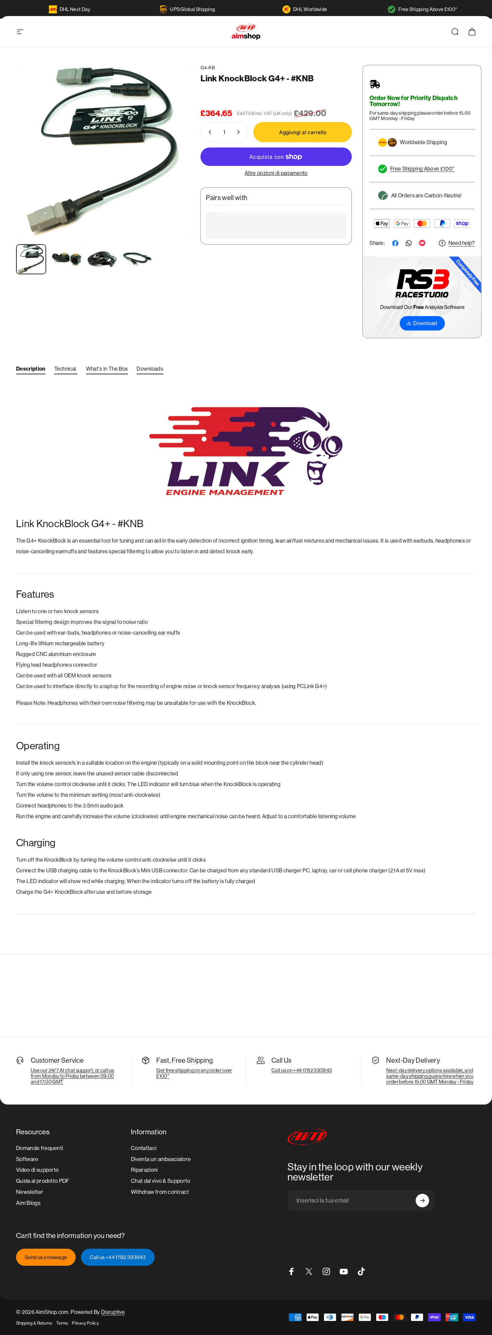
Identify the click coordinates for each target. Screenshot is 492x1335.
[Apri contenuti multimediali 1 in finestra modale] (103, 152)
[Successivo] (172, 164)
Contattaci (143, 1148)
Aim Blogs (28, 1203)
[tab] (31, 370)
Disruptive (113, 1312)
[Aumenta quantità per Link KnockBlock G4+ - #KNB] (240, 132)
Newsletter (29, 1192)
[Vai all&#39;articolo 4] (137, 259)
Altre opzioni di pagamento (276, 173)
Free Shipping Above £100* (427, 9)
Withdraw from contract (160, 1192)
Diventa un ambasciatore (161, 1159)
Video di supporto (37, 1170)
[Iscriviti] (422, 1200)
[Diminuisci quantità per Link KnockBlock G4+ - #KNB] (208, 132)
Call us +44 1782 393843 (118, 1257)
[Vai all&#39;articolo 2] (67, 259)
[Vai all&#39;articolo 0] (31, 259)
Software (27, 1159)
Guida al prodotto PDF (43, 1181)
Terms (62, 1323)
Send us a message (46, 1257)
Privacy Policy (85, 1323)
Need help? (461, 243)
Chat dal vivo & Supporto (160, 1181)
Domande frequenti (39, 1148)
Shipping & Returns (34, 1323)
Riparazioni (144, 1170)
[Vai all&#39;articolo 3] (102, 259)
